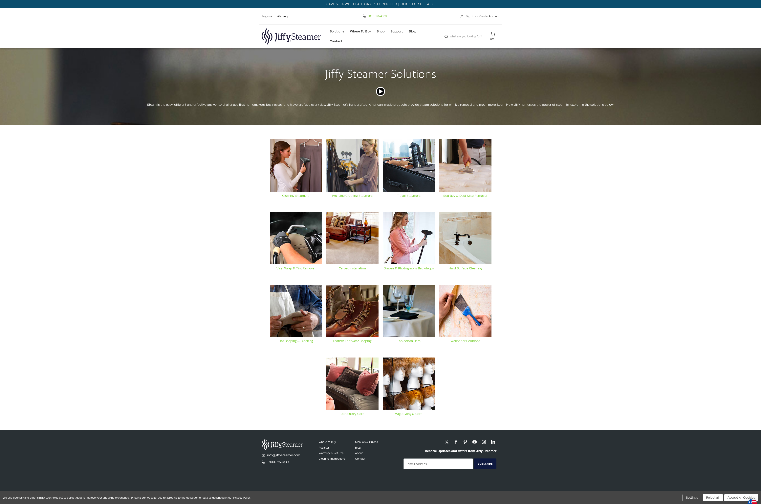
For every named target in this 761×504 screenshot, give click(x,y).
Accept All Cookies (741, 497)
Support (397, 31)
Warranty (282, 16)
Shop (381, 31)
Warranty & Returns (331, 453)
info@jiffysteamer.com (283, 455)
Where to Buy (360, 31)
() (492, 39)
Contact (336, 41)
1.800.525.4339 (377, 16)
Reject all (713, 497)
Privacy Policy (241, 497)
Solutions (337, 31)
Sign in (470, 16)
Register (267, 16)
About (359, 453)
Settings (692, 497)
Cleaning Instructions (332, 458)
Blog (412, 31)
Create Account (489, 16)
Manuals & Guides (366, 442)
